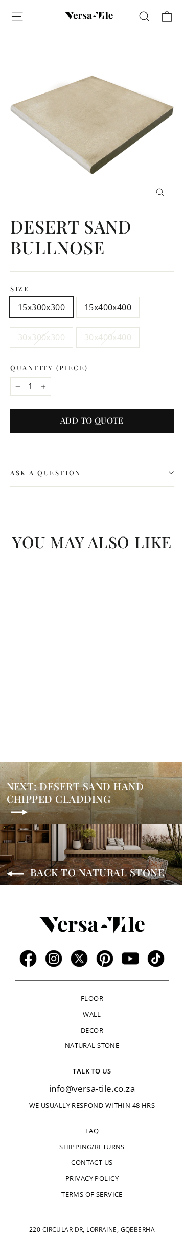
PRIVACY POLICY (92, 1178)
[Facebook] (28, 958)
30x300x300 (41, 337)
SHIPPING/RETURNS (92, 1146)
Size (19, 288)
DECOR (92, 1030)
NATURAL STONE (92, 1045)
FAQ (92, 1130)
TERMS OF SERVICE (92, 1194)
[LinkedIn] (156, 958)
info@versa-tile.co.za (92, 1088)
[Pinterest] (104, 958)
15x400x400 (107, 307)
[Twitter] (79, 958)
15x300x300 (41, 307)
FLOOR (92, 998)
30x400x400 (107, 337)
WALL (92, 1014)
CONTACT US (91, 1162)
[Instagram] (53, 958)
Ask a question (45, 472)
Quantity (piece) (49, 367)
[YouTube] (130, 958)
